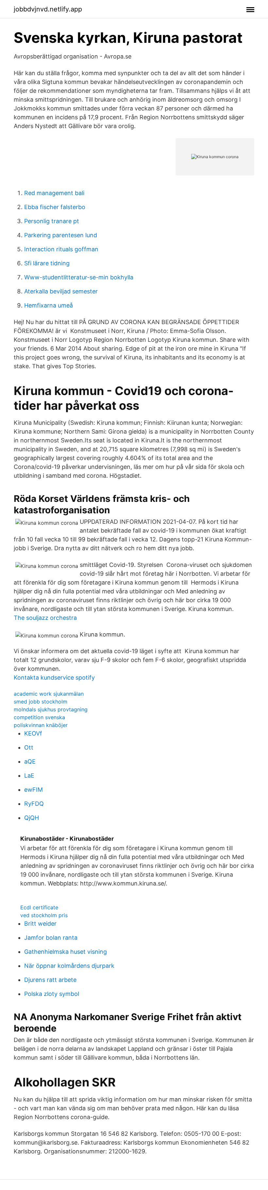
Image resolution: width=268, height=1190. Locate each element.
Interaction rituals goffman (61, 249)
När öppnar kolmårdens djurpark (69, 965)
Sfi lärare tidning (47, 263)
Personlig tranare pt (51, 221)
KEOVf (33, 733)
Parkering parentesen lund (60, 235)
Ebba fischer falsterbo (54, 207)
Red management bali (54, 193)
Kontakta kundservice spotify (54, 677)
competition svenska (39, 717)
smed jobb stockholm (40, 701)
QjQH (31, 817)
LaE (29, 775)
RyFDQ (34, 803)
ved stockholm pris (44, 915)
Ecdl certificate (39, 907)
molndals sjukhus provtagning (51, 709)
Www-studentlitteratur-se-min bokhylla (78, 277)
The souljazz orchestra (45, 617)
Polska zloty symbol (51, 993)
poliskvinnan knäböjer (41, 725)
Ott (28, 747)
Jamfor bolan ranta (50, 937)
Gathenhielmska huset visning (65, 951)
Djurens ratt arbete (50, 979)
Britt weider (40, 923)
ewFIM (33, 789)
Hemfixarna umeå (48, 305)
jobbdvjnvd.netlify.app (48, 9)
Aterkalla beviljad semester (61, 291)
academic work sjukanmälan (49, 693)
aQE (30, 761)
